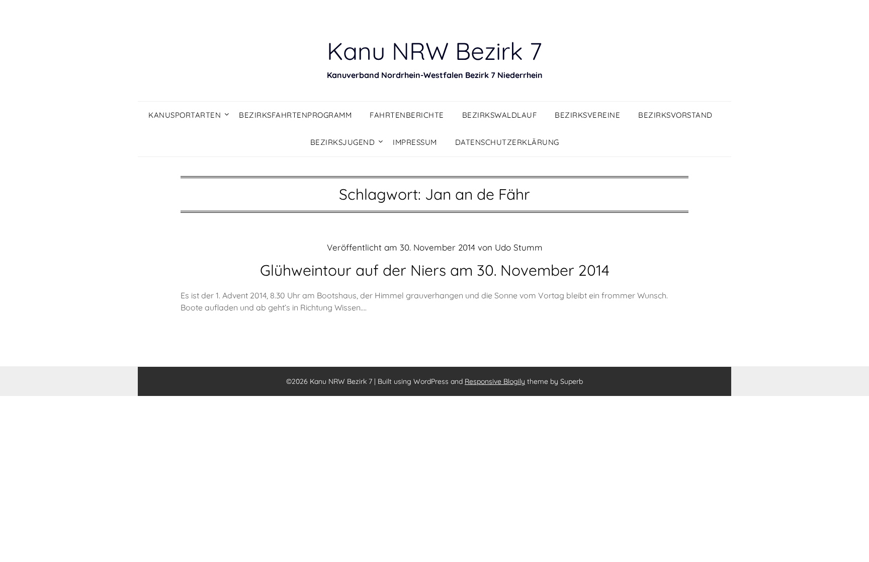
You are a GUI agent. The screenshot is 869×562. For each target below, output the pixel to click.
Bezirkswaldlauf (499, 115)
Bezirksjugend (342, 142)
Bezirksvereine (587, 115)
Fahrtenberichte (407, 115)
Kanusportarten (184, 115)
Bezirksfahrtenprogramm (295, 115)
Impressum (415, 142)
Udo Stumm (519, 247)
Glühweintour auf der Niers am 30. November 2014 (435, 270)
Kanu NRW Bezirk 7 (434, 51)
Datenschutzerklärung (507, 142)
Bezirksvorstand (675, 115)
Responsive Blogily (495, 381)
